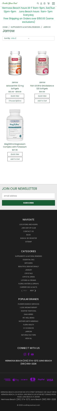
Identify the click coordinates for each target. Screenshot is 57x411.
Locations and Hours (28, 224)
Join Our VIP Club (28, 228)
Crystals (29, 273)
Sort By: (7, 38)
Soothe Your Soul (28, 311)
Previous (4, 408)
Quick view (15, 96)
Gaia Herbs (28, 314)
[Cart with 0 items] (48, 3)
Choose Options (15, 101)
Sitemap (28, 242)
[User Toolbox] (41, 3)
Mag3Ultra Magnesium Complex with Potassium (15, 145)
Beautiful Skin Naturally (28, 266)
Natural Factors (28, 335)
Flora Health (28, 325)
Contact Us (28, 231)
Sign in (23, 238)
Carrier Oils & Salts (28, 287)
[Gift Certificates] (44, 3)
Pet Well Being (28, 318)
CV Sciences (28, 328)
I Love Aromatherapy (28, 307)
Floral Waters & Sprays (28, 284)
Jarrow (28, 331)
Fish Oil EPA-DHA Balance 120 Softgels (42, 87)
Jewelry (28, 270)
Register (33, 238)
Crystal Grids (28, 277)
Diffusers (29, 263)
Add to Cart (42, 101)
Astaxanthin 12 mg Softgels (15, 87)
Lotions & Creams (28, 280)
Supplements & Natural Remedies (28, 256)
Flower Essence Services (28, 304)
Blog (28, 235)
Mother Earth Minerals (28, 321)
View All (28, 338)
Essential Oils (28, 259)
